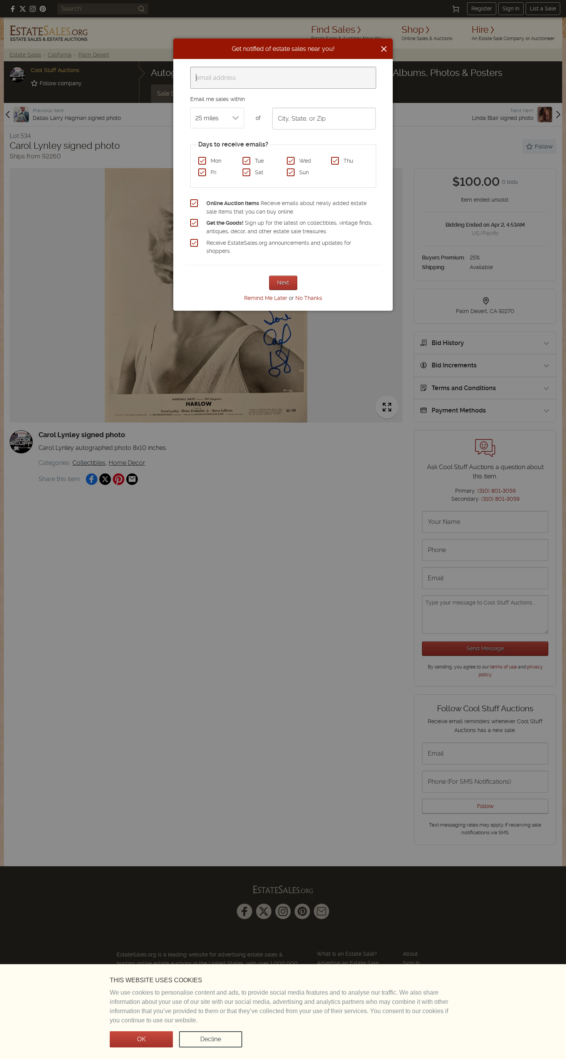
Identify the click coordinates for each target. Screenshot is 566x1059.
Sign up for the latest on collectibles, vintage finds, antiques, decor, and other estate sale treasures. (289, 227)
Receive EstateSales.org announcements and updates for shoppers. (278, 247)
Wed (305, 161)
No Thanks (308, 298)
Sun (304, 172)
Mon (216, 161)
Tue (259, 161)
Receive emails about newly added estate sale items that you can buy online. (286, 207)
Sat (259, 172)
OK (141, 1039)
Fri (213, 172)
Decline (210, 1039)
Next (283, 282)
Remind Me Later (265, 298)
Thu (348, 161)
